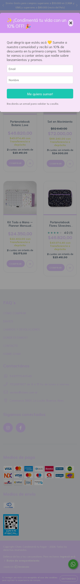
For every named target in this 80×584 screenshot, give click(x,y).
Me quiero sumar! (40, 93)
